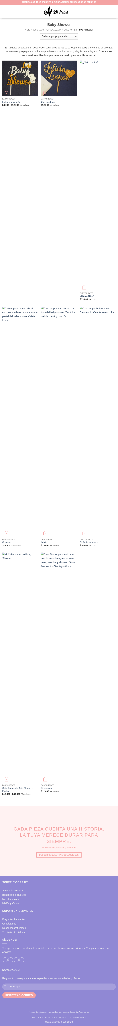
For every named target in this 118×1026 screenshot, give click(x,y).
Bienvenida (46, 788)
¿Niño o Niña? (87, 296)
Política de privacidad (44, 1017)
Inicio (27, 30)
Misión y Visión (10, 903)
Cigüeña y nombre (89, 542)
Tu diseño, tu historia (13, 932)
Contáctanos (9, 923)
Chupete (6, 542)
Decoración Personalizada (47, 30)
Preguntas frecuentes (14, 919)
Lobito (44, 542)
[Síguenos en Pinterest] (21, 959)
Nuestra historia (11, 899)
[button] (4, 11)
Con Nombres (48, 102)
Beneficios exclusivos (14, 895)
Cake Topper (70, 30)
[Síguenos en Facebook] (5, 959)
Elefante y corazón (11, 102)
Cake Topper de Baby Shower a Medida (17, 789)
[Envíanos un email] (16, 959)
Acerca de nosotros (12, 890)
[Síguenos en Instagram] (10, 959)
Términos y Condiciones (72, 1017)
